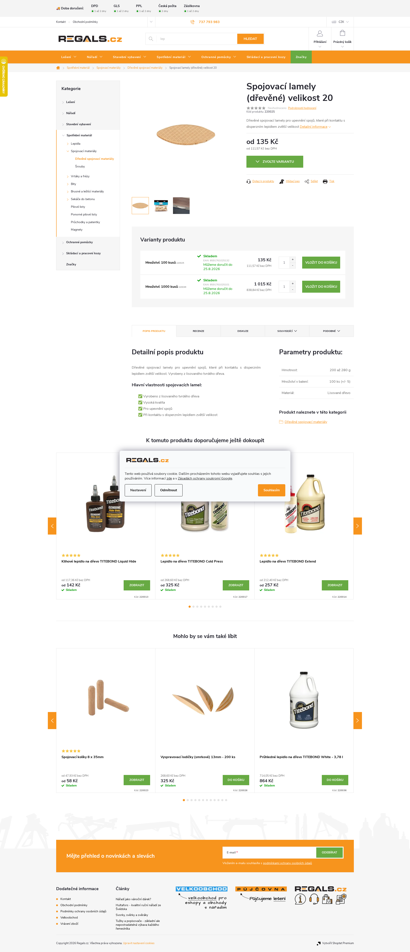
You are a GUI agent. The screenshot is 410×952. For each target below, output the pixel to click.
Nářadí (70, 113)
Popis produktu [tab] (154, 331)
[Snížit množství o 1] (293, 265)
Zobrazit (136, 585)
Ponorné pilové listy (84, 214)
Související (285, 331)
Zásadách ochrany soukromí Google (205, 478)
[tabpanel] (105, 526)
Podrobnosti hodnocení (302, 108)
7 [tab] (213, 607)
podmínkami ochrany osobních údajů (287, 863)
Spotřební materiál (79, 135)
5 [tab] (205, 607)
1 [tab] (190, 607)
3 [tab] (197, 607)
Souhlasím (272, 490)
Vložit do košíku (321, 262)
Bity (73, 184)
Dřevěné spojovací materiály (94, 159)
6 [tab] (209, 607)
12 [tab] (226, 800)
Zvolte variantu (278, 161)
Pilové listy (78, 207)
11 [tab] (222, 800)
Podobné (329, 331)
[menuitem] (69, 57)
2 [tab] (193, 607)
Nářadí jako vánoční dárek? (133, 899)
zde (169, 478)
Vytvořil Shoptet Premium (338, 943)
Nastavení (138, 490)
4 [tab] (201, 607)
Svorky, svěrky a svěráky (132, 915)
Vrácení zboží (69, 924)
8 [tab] (216, 607)
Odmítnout (168, 490)
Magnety (76, 230)
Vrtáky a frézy (80, 176)
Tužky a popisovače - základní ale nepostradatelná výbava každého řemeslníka (138, 925)
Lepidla (75, 144)
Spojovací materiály (84, 151)
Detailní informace (313, 126)
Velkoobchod (69, 918)
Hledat (250, 38)
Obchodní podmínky (85, 22)
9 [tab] (220, 607)
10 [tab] (218, 800)
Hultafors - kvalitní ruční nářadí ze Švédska (138, 907)
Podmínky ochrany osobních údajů (83, 911)
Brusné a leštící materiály (87, 191)
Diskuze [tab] (242, 331)
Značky (71, 264)
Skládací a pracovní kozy (83, 253)
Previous (52, 526)
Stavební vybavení (78, 124)
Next (357, 526)
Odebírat (329, 852)
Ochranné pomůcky (79, 242)
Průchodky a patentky (85, 222)
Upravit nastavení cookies (138, 943)
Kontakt (61, 22)
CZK (341, 22)
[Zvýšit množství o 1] (293, 260)
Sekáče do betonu (83, 199)
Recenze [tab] (198, 331)
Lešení (70, 102)
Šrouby (80, 166)
